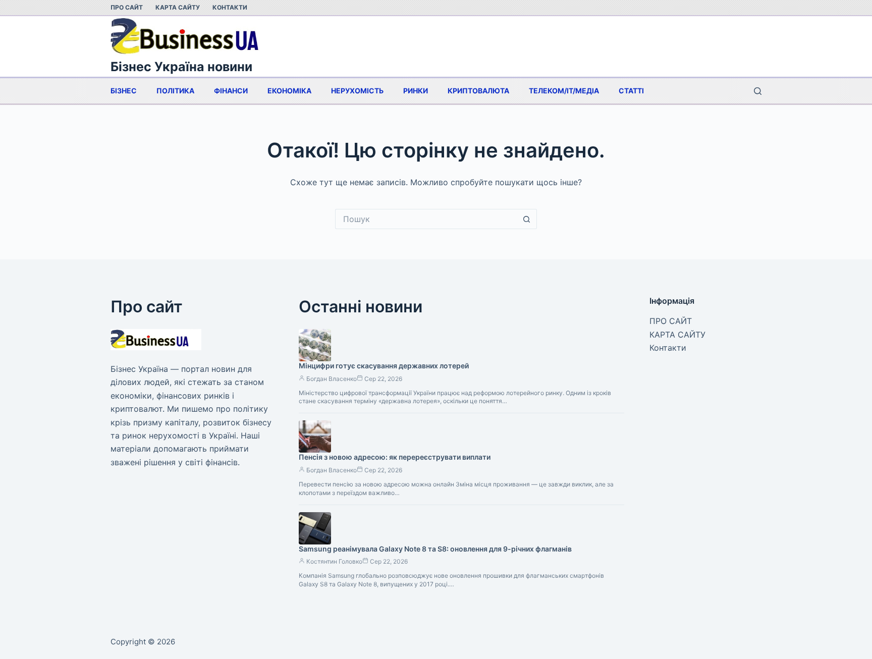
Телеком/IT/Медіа (564, 90)
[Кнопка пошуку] (527, 219)
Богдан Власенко (331, 378)
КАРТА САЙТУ (177, 7)
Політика (175, 90)
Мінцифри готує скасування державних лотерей (384, 365)
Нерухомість (357, 90)
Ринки (415, 90)
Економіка (289, 90)
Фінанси (231, 90)
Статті (631, 90)
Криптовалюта (478, 90)
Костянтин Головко (334, 561)
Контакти (229, 7)
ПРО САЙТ (127, 7)
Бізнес (124, 90)
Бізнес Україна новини (181, 66)
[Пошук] (757, 91)
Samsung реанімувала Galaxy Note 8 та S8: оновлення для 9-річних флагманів (435, 548)
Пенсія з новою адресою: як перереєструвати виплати (394, 457)
